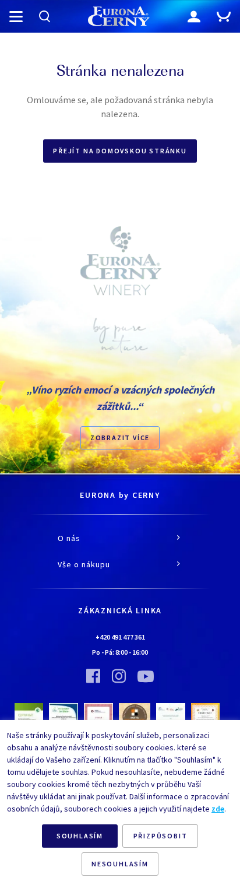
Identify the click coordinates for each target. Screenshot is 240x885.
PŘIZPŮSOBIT (160, 835)
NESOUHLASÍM (120, 863)
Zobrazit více (120, 437)
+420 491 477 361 (120, 637)
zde (217, 808)
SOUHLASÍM (80, 835)
